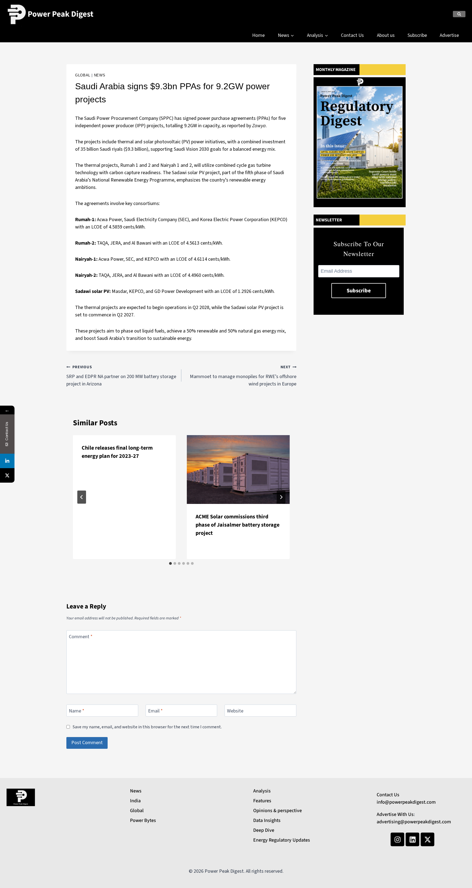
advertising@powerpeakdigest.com (414, 821)
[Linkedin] (412, 839)
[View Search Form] (459, 14)
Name (76, 711)
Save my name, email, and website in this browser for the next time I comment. (147, 727)
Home (258, 35)
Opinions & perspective (277, 810)
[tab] (170, 563)
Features (262, 800)
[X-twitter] (427, 839)
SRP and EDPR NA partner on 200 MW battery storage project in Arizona (121, 375)
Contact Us (352, 35)
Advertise (449, 35)
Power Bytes (143, 820)
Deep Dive (263, 830)
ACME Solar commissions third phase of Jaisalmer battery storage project (237, 525)
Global (82, 75)
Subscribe (417, 35)
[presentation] (238, 469)
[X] (7, 475)
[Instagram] (397, 839)
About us (386, 35)
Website (235, 711)
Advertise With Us (395, 814)
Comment (81, 637)
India (135, 800)
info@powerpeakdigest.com (406, 802)
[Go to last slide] (81, 497)
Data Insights (267, 820)
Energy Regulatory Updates (281, 840)
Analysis (262, 791)
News (99, 75)
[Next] (281, 497)
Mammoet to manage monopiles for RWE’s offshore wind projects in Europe (243, 375)
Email (155, 711)
